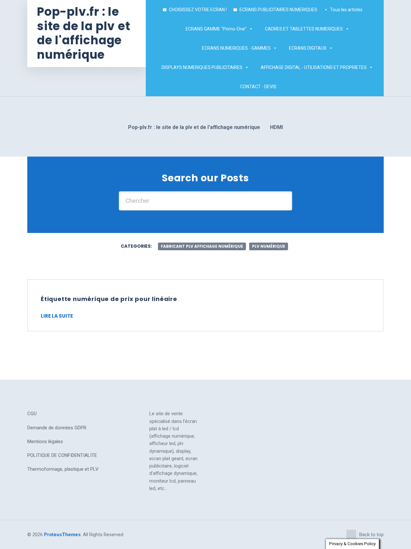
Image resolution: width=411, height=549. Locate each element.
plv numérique (268, 246)
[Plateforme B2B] (283, 86)
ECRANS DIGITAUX (308, 48)
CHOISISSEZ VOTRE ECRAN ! (198, 9)
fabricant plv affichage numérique (202, 246)
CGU (32, 413)
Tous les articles (346, 9)
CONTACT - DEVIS (258, 86)
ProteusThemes (62, 534)
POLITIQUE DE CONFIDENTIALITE (62, 455)
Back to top (371, 534)
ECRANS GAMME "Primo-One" (216, 28)
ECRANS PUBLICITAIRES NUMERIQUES (278, 9)
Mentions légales (45, 441)
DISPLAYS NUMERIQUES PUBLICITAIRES (202, 67)
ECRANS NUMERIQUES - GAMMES (236, 48)
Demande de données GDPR (56, 428)
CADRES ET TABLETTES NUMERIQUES (304, 28)
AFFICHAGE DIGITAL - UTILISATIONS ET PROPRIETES (314, 67)
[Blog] (289, 86)
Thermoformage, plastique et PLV (63, 469)
